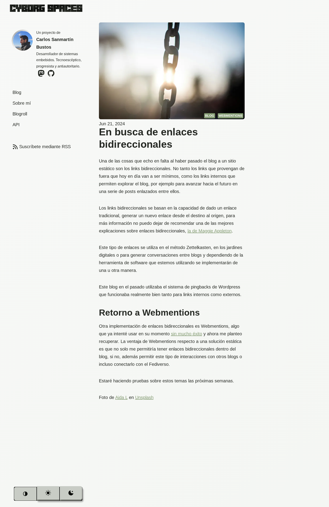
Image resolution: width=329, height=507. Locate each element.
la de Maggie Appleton (210, 230)
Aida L (121, 397)
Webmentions (230, 115)
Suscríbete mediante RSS (41, 146)
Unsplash (144, 397)
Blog (17, 92)
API (16, 124)
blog (209, 115)
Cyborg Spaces (46, 8)
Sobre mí (22, 103)
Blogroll (20, 113)
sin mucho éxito (186, 333)
